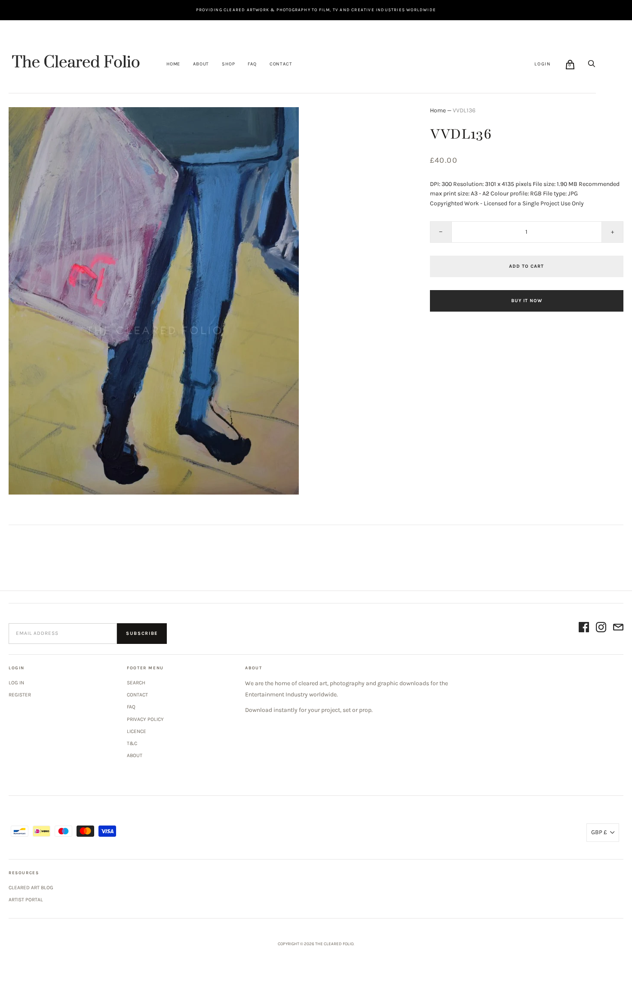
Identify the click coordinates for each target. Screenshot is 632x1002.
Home (173, 64)
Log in (16, 683)
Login (542, 64)
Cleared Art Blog (31, 887)
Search (136, 683)
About (201, 64)
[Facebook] (584, 628)
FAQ (252, 64)
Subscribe (142, 633)
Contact (281, 64)
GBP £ (599, 832)
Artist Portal (26, 900)
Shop (228, 64)
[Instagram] (601, 628)
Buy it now (526, 300)
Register (20, 695)
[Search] (591, 63)
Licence (136, 731)
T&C (132, 743)
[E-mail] (618, 628)
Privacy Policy (145, 719)
